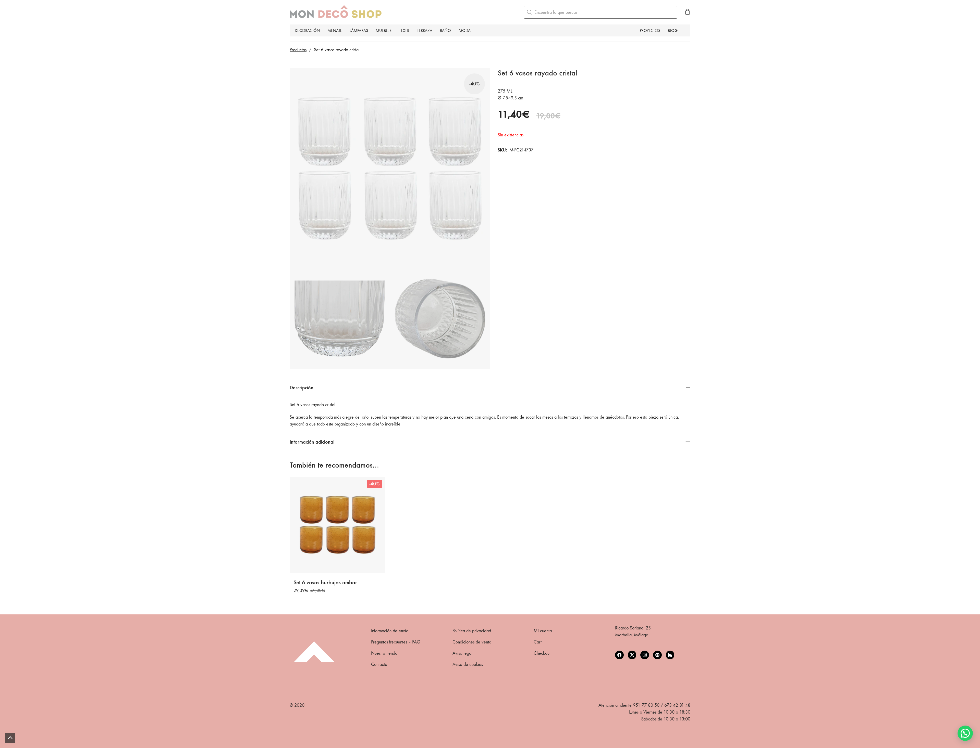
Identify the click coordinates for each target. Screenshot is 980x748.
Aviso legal (462, 653)
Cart (538, 642)
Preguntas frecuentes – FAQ (395, 642)
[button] (965, 733)
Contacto (379, 664)
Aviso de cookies (467, 664)
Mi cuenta (543, 631)
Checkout (542, 653)
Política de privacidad (471, 631)
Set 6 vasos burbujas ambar (325, 582)
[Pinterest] (657, 655)
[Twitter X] (632, 655)
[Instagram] (644, 655)
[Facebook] (619, 655)
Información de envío (389, 631)
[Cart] (687, 12)
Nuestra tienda (384, 653)
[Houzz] (670, 655)
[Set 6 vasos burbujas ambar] (337, 525)
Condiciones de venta (471, 642)
